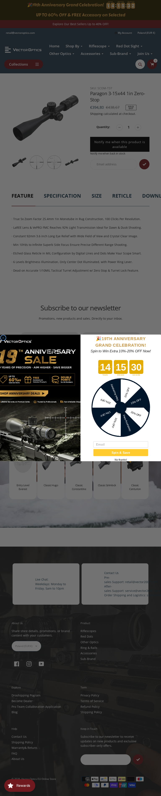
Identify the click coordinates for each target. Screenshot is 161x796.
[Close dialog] (3, 338)
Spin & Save (121, 452)
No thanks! (121, 460)
